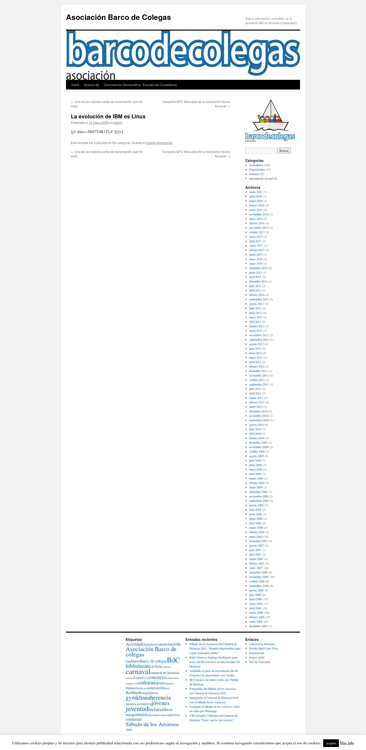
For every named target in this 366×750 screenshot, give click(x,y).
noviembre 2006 (258, 577)
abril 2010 (255, 433)
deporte (159, 683)
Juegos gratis (257, 657)
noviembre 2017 (258, 228)
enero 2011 (255, 407)
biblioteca (136, 665)
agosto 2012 (256, 344)
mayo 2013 (255, 317)
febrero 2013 (256, 326)
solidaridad (133, 719)
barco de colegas (154, 661)
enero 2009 (255, 487)
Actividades (256, 165)
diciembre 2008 (258, 492)
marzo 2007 (256, 559)
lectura (155, 709)
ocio (153, 715)
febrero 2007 (256, 563)
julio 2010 (255, 429)
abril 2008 (255, 523)
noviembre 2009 (258, 447)
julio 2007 (255, 550)
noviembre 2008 (258, 496)
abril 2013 (255, 322)
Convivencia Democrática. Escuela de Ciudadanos (140, 84)
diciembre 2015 (258, 268)
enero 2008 (255, 536)
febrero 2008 (256, 532)
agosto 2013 (256, 304)
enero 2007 (255, 568)
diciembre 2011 (258, 371)
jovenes (161, 703)
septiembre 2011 (259, 384)
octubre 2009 (257, 451)
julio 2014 (255, 286)
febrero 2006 (256, 617)
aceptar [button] (331, 743)
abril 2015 (255, 277)
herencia (160, 697)
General (253, 174)
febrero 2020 (256, 205)
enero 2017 (255, 254)
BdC (173, 659)
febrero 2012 (256, 366)
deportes (169, 683)
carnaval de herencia (164, 672)
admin (118, 122)
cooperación (132, 683)
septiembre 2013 (259, 299)
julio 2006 (255, 595)
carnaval (138, 671)
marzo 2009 (256, 478)
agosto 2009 (256, 456)
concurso (157, 677)
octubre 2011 (257, 380)
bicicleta (154, 666)
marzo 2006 (256, 612)
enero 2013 (255, 330)
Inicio (75, 84)
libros (167, 709)
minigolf (132, 714)
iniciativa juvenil (135, 704)
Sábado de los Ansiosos (152, 724)
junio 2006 (255, 599)
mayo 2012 (255, 357)
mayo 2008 (255, 518)
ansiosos (152, 644)
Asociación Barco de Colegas (118, 16)
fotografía (146, 693)
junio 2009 (255, 465)
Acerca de (91, 84)
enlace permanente (159, 143)
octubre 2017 (257, 232)
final (166, 688)
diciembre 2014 (258, 281)
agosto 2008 (256, 505)
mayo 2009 (255, 469)
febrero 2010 (256, 438)
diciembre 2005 (258, 626)
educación (144, 688)
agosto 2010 (256, 424)
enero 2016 (255, 263)
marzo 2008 (256, 527)
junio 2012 (255, 353)
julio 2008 (255, 510)
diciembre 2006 (258, 572)
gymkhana (138, 697)
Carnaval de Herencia (261, 644)
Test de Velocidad (259, 662)
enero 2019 (255, 210)
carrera (130, 678)
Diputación (132, 688)
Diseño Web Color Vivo (263, 648)
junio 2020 (255, 196)
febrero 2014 (256, 295)
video (129, 729)
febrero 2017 (256, 250)
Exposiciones (257, 169)
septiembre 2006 (259, 586)
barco (136, 661)
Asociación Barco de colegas (151, 651)
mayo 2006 (255, 604)
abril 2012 (255, 362)
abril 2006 (255, 608)
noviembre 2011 (258, 375)
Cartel (138, 677)
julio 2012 (255, 348)
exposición (156, 687)
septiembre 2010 (259, 420)
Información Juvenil (261, 178)
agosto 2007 (256, 545)
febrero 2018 (256, 223)
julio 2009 (255, 460)
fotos (155, 693)
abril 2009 (255, 474)
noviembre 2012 (258, 335)
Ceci (145, 678)
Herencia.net (256, 653)
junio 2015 (255, 272)
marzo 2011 (256, 398)
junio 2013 (255, 313)
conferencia (172, 678)
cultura (146, 682)
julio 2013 (255, 308)
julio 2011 (255, 389)
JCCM (148, 704)
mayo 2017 (255, 236)
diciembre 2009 (258, 442)
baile (128, 661)
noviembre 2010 (258, 416)
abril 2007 (255, 554)
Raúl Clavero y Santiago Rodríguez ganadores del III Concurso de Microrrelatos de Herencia (214, 661)
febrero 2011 (256, 402)
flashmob (133, 692)
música (144, 714)
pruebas (175, 714)
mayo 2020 (255, 201)
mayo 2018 (255, 219)
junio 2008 (255, 514)
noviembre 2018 (258, 214)
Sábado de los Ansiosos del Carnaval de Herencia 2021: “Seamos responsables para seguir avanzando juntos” (214, 648)
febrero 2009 (256, 483)
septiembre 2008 (259, 501)
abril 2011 (255, 393)
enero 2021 (255, 192)
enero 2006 (255, 621)
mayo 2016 (255, 259)
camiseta (166, 666)
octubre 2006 (257, 581)
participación (163, 715)
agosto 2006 (256, 590)
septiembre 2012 (259, 339)
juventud (137, 708)
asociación (170, 643)
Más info (347, 743)
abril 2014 (255, 290)
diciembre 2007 (258, 541)
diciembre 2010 (258, 411)
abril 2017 (255, 241)
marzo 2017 (256, 245)
